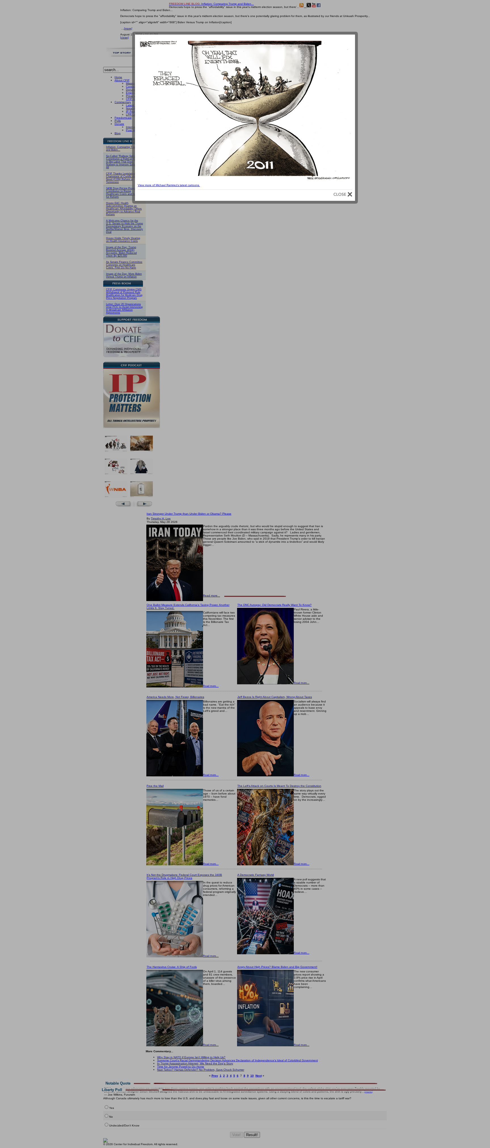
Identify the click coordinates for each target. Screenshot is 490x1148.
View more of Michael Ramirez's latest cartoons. (169, 185)
